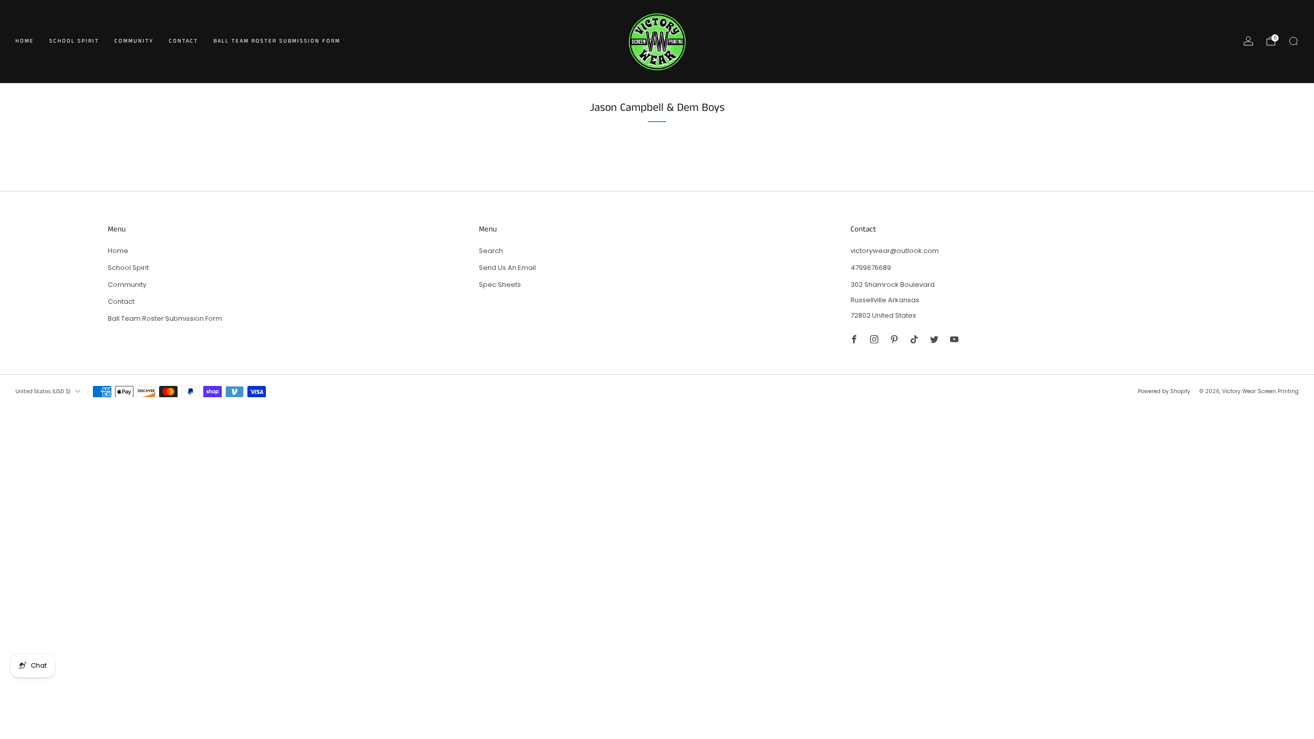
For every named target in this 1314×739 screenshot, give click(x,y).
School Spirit (74, 41)
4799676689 (871, 268)
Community (133, 41)
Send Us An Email (507, 268)
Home (24, 41)
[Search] (1293, 41)
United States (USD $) (42, 391)
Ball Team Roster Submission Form (277, 41)
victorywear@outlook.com (895, 251)
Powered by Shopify (1164, 391)
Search (491, 251)
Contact (183, 41)
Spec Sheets (500, 284)
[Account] (1248, 41)
